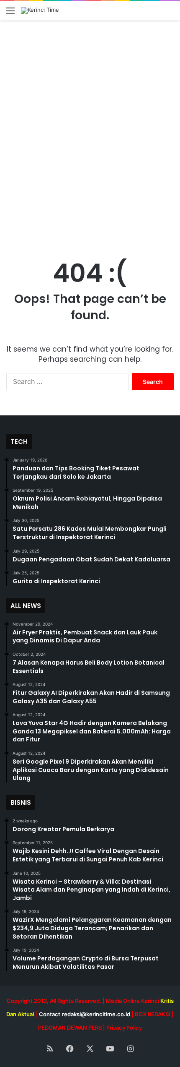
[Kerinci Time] (40, 10)
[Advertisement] (90, 140)
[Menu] (10, 13)
